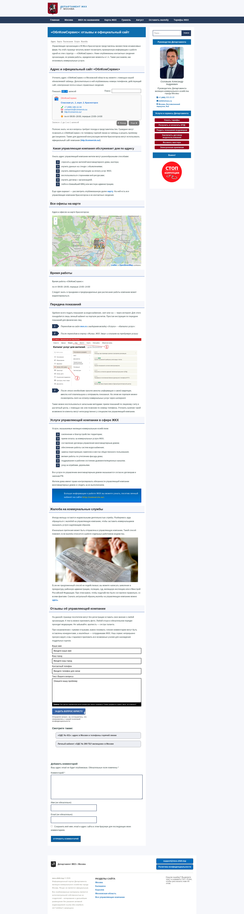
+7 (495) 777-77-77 (166, 97)
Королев (99, 890)
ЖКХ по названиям (88, 20)
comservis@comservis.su (75, 109)
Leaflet (114, 265)
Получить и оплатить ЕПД (172, 125)
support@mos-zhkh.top (174, 861)
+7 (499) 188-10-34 (73, 107)
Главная (54, 20)
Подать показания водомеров (172, 130)
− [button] (55, 223)
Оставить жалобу (159, 20)
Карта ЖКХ (110, 20)
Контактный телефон (62, 666)
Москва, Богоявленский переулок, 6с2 (168, 105)
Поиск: (107, 91)
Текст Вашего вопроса (62, 676)
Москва (69, 20)
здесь (55, 600)
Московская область (105, 893)
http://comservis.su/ (72, 112)
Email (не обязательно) (61, 814)
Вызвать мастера (172, 142)
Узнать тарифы (172, 120)
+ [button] (55, 219)
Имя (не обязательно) (61, 802)
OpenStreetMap (126, 265)
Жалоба (84, 41)
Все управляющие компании (110, 897)
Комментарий (58, 773)
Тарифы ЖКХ (181, 20)
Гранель (126, 20)
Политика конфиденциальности (174, 867)
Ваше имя (57, 646)
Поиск (186, 33)
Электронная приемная (172, 147)
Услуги (77, 41)
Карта (59, 41)
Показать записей (64, 91)
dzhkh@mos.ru (165, 101)
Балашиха (100, 886)
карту (110, 191)
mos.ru (83, 326)
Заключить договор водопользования (172, 136)
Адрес (53, 41)
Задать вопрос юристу (69, 711)
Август (140, 20)
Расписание (68, 41)
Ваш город (57, 656)
